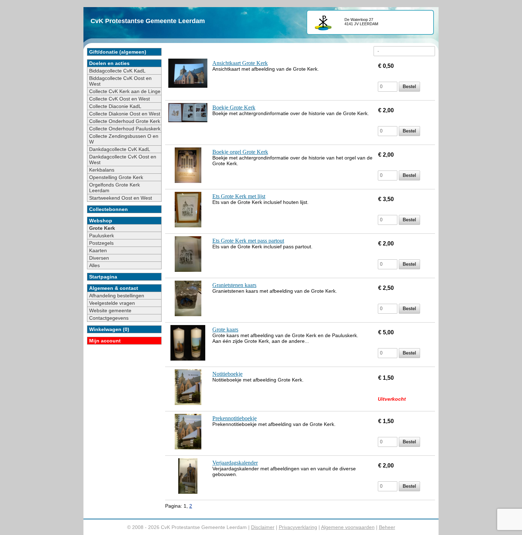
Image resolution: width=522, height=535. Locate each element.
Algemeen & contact (113, 288)
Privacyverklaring (298, 527)
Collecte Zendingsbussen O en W (123, 139)
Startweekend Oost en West (120, 198)
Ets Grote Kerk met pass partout (248, 241)
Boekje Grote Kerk (233, 107)
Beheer (387, 527)
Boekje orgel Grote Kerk (240, 152)
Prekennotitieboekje (234, 418)
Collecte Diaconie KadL (115, 106)
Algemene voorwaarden (348, 527)
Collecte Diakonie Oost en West (124, 114)
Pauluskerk (101, 235)
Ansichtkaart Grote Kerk (240, 63)
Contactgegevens (109, 318)
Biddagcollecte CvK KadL (117, 71)
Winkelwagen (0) (109, 329)
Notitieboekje (227, 374)
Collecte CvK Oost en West (119, 99)
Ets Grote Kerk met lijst (238, 196)
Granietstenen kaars (234, 285)
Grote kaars (225, 329)
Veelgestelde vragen (112, 303)
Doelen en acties (109, 63)
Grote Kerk (102, 228)
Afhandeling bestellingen (116, 295)
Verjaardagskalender (235, 463)
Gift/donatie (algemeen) (117, 52)
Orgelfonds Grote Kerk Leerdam (114, 187)
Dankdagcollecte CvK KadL (119, 149)
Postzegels (101, 243)
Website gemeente (110, 310)
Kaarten (98, 250)
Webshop (100, 220)
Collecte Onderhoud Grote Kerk (124, 121)
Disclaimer (262, 527)
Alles (94, 265)
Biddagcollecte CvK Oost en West (120, 81)
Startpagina (103, 277)
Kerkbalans (101, 170)
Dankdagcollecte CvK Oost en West (122, 159)
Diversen (99, 258)
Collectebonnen (108, 209)
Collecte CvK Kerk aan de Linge (125, 91)
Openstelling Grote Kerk (116, 177)
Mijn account (105, 341)
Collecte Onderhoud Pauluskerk (125, 128)
